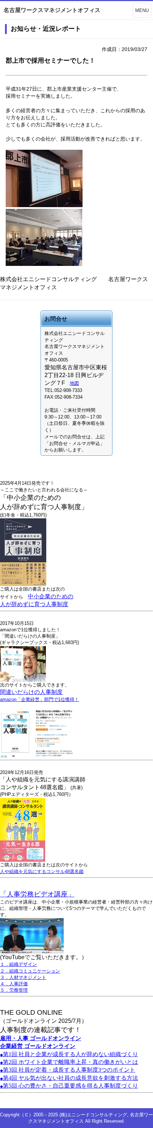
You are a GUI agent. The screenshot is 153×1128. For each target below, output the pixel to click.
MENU (142, 10)
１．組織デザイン (18, 964)
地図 (74, 383)
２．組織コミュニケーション (30, 971)
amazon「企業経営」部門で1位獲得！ (39, 699)
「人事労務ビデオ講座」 (37, 894)
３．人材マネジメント (23, 977)
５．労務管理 (14, 990)
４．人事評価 (14, 983)
